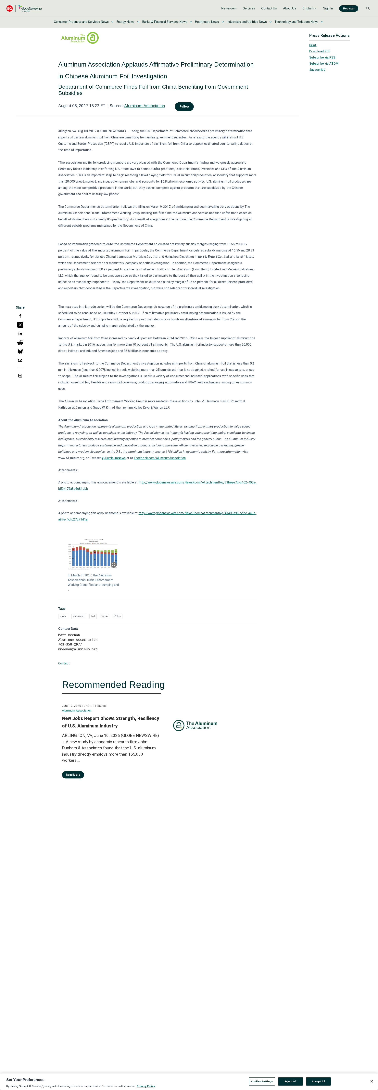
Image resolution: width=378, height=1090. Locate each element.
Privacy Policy (146, 1085)
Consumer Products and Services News (81, 22)
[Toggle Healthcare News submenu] (223, 22)
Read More (73, 774)
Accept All (318, 1081)
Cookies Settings (262, 1081)
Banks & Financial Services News (164, 22)
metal (63, 616)
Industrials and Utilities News (247, 22)
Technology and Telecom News (296, 22)
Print (312, 45)
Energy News (125, 22)
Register (348, 8)
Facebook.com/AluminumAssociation (160, 458)
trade (104, 616)
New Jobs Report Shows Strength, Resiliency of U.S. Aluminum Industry (110, 722)
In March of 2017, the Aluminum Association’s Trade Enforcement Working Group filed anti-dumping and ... (93, 582)
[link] (228, 8)
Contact (64, 663)
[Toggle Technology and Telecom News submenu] (322, 22)
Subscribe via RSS (322, 57)
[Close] (371, 1081)
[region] (189, 1081)
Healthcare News (207, 22)
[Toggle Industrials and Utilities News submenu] (270, 22)
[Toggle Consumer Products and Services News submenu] (112, 22)
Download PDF (319, 51)
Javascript (317, 69)
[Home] (24, 8)
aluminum (78, 616)
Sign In (328, 8)
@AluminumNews (114, 458)
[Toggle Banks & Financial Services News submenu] (191, 22)
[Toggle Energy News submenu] (138, 22)
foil (93, 616)
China (117, 616)
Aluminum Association (144, 105)
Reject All (290, 1081)
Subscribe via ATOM (323, 63)
